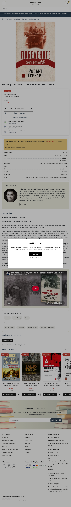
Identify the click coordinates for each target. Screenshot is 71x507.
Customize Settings (35, 257)
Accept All (35, 254)
